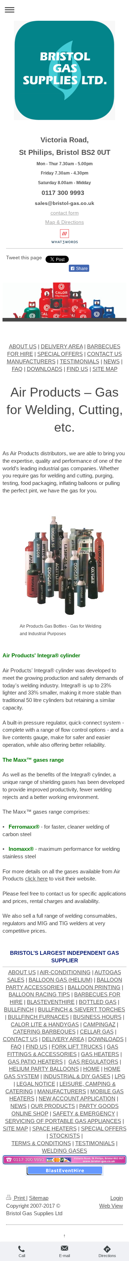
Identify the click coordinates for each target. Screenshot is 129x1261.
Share (81, 268)
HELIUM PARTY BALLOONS (44, 1069)
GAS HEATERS (100, 1054)
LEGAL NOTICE (35, 1084)
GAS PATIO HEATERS (35, 1062)
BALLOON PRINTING (94, 987)
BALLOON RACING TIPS (39, 994)
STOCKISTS (64, 1136)
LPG (120, 1076)
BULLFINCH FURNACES (38, 1017)
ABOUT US (23, 346)
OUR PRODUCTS (53, 1106)
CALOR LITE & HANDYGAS (45, 1024)
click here (36, 878)
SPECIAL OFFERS (60, 354)
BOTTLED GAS (97, 1002)
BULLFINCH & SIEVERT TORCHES (81, 1009)
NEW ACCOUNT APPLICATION (77, 1098)
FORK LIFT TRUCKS (77, 1047)
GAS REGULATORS (93, 1062)
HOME (91, 1069)
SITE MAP (105, 369)
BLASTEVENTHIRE (51, 1002)
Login (116, 1198)
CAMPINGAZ (99, 1024)
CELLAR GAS (97, 1032)
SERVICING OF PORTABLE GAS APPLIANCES (63, 1121)
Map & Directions (64, 222)
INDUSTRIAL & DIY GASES (76, 1076)
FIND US (77, 369)
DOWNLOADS (44, 369)
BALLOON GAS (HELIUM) (60, 980)
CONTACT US (104, 354)
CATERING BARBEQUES (44, 1032)
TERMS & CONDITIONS (41, 1143)
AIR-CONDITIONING (65, 972)
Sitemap (38, 1198)
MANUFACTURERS (31, 361)
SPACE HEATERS (54, 1128)
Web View (111, 1206)
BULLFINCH (19, 1009)
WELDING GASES (64, 1151)
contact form (65, 213)
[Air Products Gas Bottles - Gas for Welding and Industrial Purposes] (64, 565)
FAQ (17, 369)
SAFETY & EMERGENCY (84, 1113)
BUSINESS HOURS (97, 1017)
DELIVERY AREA (62, 346)
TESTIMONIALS (79, 361)
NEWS (112, 361)
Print (19, 1198)
